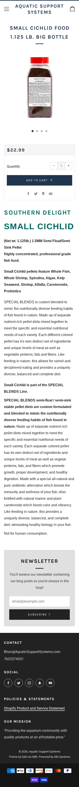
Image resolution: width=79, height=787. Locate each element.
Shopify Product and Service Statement (34, 708)
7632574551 (14, 659)
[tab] (33, 131)
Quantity (13, 166)
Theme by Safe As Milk (23, 756)
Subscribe (37, 614)
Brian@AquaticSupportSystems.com (32, 652)
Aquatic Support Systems (39, 9)
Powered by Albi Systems (54, 756)
